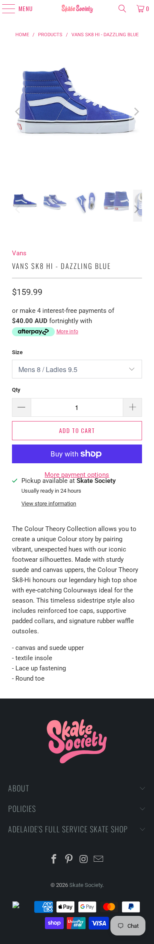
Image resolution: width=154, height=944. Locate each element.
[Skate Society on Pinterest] (69, 860)
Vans (19, 253)
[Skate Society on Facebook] (54, 860)
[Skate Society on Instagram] (84, 860)
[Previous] (18, 112)
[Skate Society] (77, 8)
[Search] (122, 8)
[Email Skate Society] (98, 860)
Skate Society (85, 885)
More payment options (76, 475)
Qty (16, 390)
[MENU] (5, 8)
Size (17, 352)
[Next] (135, 112)
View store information (48, 503)
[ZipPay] (22, 907)
